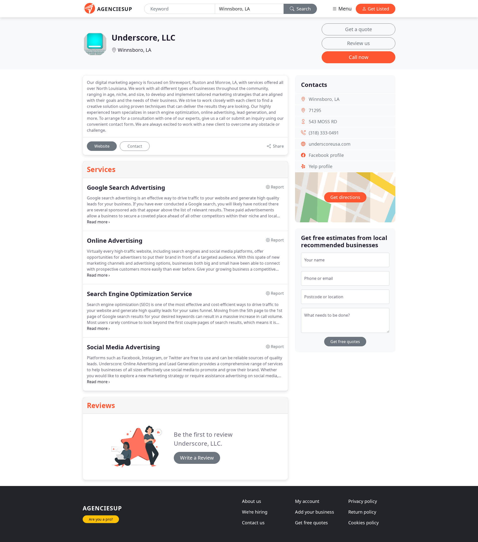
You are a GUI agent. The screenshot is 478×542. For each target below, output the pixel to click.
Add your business (314, 512)
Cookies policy (363, 523)
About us (251, 501)
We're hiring (254, 512)
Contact (134, 146)
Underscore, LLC (143, 37)
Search (303, 9)
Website (102, 146)
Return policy (362, 512)
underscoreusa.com (330, 144)
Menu (344, 8)
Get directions (345, 197)
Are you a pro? (101, 519)
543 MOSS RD (323, 121)
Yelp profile (320, 166)
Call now (358, 57)
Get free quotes (345, 341)
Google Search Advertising (126, 187)
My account (307, 501)
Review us (358, 43)
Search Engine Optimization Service (139, 294)
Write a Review (197, 457)
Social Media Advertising (123, 347)
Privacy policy (362, 501)
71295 (315, 110)
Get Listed (377, 9)
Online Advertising (114, 240)
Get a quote (358, 29)
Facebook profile (326, 155)
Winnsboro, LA (134, 50)
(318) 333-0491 (324, 133)
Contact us (253, 523)
